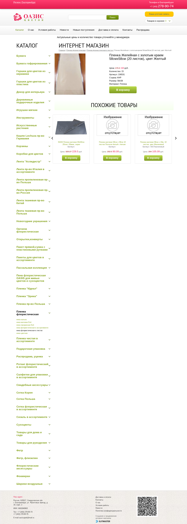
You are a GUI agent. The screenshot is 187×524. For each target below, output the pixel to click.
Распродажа (142, 30)
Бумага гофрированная (31, 63)
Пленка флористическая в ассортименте (31, 328)
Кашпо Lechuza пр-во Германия (30, 137)
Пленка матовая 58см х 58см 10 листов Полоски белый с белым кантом (73, 144)
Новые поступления (83, 30)
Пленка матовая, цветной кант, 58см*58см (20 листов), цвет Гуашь (155, 143)
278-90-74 (166, 6)
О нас (31, 30)
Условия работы (47, 30)
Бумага (21, 55)
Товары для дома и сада (29, 434)
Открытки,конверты (29, 239)
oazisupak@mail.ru (26, 518)
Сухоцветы (23, 424)
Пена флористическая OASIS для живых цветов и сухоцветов (31, 278)
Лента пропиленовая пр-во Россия (32, 191)
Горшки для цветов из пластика (30, 83)
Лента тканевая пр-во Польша (30, 212)
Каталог (19, 30)
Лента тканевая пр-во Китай (30, 202)
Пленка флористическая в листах (28, 330)
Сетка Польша (25, 398)
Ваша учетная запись (159, 14)
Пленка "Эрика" (26, 296)
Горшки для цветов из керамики (30, 72)
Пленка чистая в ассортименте (27, 340)
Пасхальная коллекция (31, 267)
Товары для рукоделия (31, 442)
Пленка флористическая (27, 313)
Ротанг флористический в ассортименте (32, 365)
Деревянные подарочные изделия (30, 101)
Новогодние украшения (31, 221)
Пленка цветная (21, 333)
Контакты (127, 30)
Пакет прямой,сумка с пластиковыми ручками (32, 248)
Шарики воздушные (29, 483)
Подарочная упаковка (30, 348)
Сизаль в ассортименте (31, 417)
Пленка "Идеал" (26, 288)
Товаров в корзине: (156, 21)
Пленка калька (20, 319)
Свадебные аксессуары (32, 385)
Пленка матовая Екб (22, 322)
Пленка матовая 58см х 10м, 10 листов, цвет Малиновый (114, 143)
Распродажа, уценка (29, 356)
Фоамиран (23, 476)
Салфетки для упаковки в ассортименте (32, 376)
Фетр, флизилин (27, 458)
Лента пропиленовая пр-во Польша (32, 181)
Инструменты (25, 117)
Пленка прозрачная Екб (24, 325)
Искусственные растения (26, 127)
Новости (64, 30)
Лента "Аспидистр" (28, 161)
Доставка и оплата (108, 30)
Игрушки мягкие (27, 110)
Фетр (19, 450)
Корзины (22, 146)
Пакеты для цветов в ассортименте (30, 259)
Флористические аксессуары (27, 467)
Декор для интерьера (30, 92)
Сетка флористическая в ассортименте (31, 408)
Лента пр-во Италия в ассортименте (30, 170)
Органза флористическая (27, 230)
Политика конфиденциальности (109, 511)
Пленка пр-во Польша (30, 303)
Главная (62, 50)
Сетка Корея (24, 392)
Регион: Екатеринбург (24, 2)
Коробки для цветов (29, 153)
